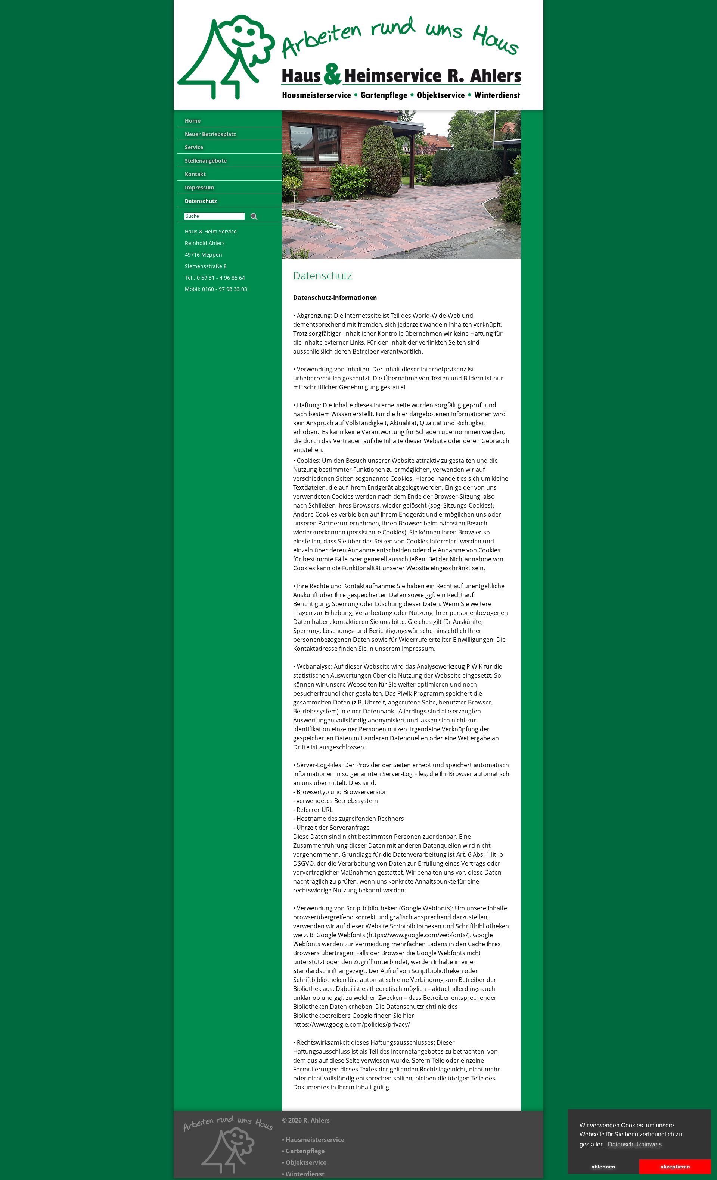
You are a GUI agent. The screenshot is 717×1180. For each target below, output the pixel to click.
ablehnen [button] (603, 1167)
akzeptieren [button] (675, 1167)
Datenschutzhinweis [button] (635, 1144)
